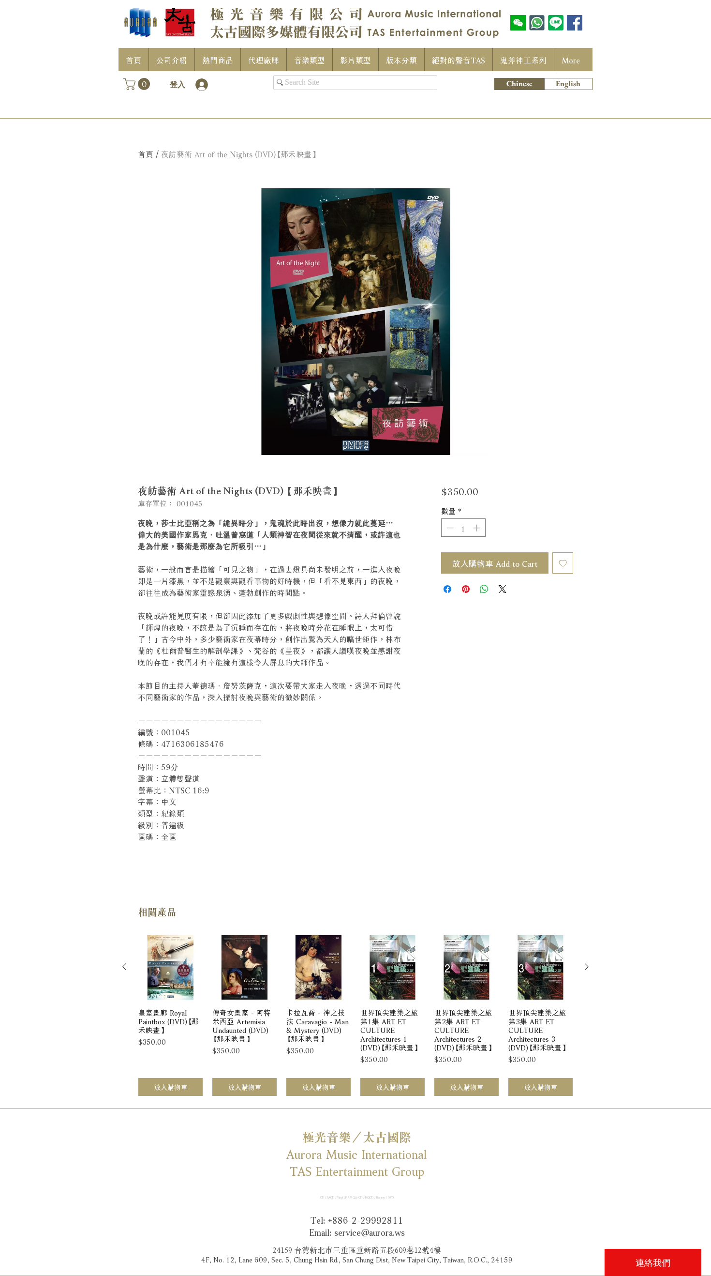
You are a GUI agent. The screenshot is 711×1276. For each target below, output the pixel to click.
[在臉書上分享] (447, 589)
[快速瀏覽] (170, 967)
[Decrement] (449, 528)
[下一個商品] (586, 966)
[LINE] (555, 22)
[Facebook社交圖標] (574, 22)
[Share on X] (502, 589)
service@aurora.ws (369, 1231)
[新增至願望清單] (563, 563)
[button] (138, 84)
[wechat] (518, 22)
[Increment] (477, 528)
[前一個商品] (124, 966)
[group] (355, 1016)
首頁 (145, 153)
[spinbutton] (463, 528)
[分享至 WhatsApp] (484, 589)
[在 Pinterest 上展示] (466, 589)
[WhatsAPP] (537, 22)
